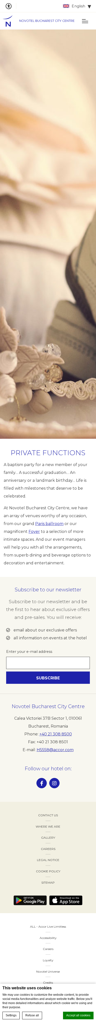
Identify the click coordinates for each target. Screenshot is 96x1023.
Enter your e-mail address (29, 651)
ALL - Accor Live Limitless (48, 926)
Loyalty (48, 960)
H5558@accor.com (55, 749)
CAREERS (48, 849)
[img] (9, 20)
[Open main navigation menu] (85, 20)
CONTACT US (48, 815)
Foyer (34, 531)
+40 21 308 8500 (55, 734)
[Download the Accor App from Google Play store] (30, 900)
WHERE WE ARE (48, 826)
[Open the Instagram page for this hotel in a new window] (54, 783)
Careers (48, 949)
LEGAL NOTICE (48, 860)
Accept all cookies (78, 1015)
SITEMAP (48, 882)
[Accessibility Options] (10, 6)
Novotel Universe (48, 971)
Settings (11, 1015)
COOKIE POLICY (48, 871)
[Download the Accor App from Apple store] (65, 900)
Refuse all (32, 1015)
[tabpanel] (48, 234)
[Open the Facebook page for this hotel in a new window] (41, 783)
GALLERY (48, 837)
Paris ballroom (49, 523)
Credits (48, 982)
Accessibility (48, 938)
